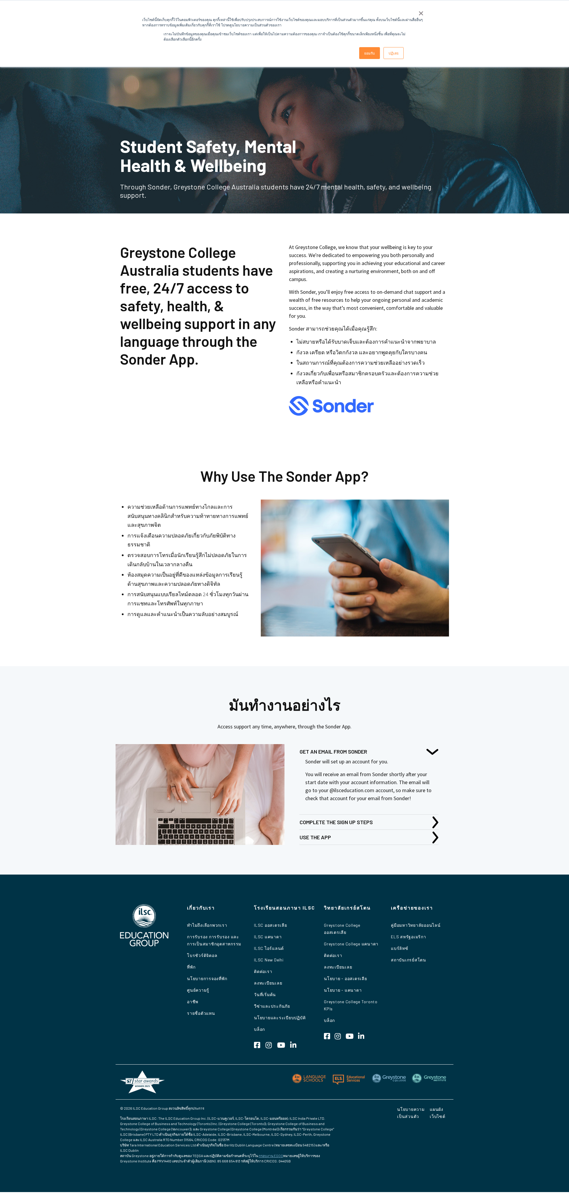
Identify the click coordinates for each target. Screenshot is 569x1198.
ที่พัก (191, 966)
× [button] (421, 11)
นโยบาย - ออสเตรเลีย (345, 978)
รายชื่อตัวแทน (201, 1013)
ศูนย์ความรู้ (198, 990)
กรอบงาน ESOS (271, 1156)
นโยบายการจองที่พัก (207, 978)
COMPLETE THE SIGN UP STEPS (336, 822)
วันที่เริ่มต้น (265, 994)
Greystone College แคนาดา (351, 943)
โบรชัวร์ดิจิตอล (202, 955)
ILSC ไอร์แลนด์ (269, 948)
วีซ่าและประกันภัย (272, 1006)
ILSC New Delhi (269, 959)
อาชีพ (192, 1001)
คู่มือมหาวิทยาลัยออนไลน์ (416, 925)
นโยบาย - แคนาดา (343, 990)
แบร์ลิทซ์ (399, 948)
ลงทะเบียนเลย (268, 982)
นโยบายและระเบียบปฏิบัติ (280, 1017)
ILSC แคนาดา (268, 936)
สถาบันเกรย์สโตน (408, 959)
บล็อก (259, 1029)
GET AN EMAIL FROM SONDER (333, 751)
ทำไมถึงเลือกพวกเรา (207, 925)
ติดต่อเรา (263, 971)
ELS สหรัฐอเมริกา (408, 936)
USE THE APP (315, 837)
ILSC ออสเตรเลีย (270, 925)
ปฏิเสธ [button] (394, 52)
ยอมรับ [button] (369, 52)
